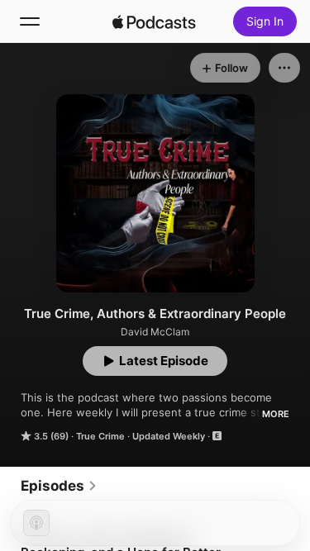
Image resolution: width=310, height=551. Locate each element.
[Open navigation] (30, 21)
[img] (154, 21)
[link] (59, 486)
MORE (275, 414)
